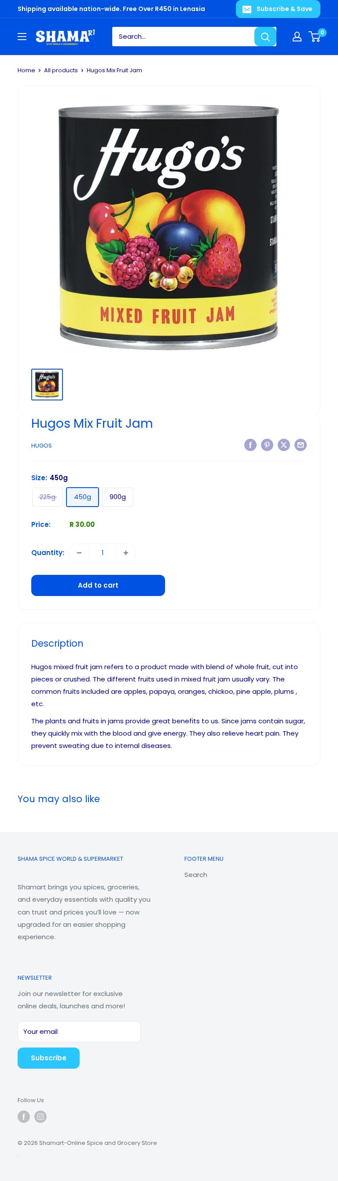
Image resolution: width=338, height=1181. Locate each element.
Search (195, 874)
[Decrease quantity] (79, 553)
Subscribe (48, 1058)
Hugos (41, 445)
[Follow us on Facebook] (24, 1117)
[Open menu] (22, 36)
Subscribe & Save (284, 8)
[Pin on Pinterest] (267, 444)
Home (26, 70)
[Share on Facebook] (250, 444)
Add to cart (98, 585)
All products (61, 70)
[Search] (265, 36)
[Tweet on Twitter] (284, 444)
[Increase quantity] (126, 553)
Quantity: (47, 552)
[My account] (297, 36)
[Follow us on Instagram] (40, 1117)
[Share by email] (300, 444)
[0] (314, 36)
